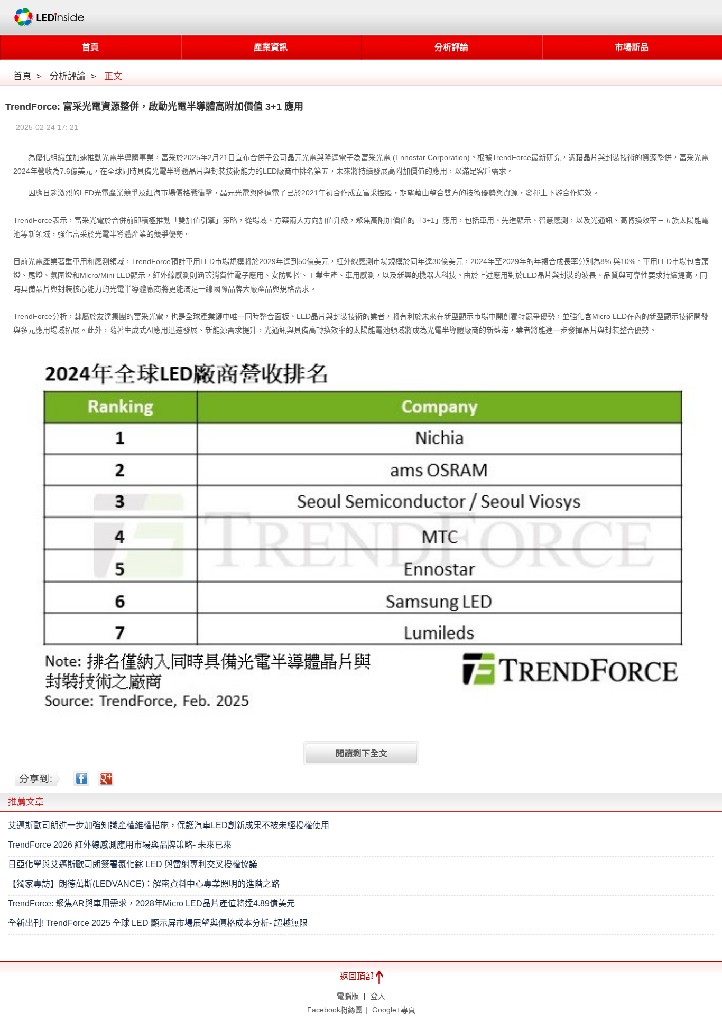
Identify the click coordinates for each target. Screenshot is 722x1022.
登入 (378, 996)
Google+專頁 (393, 1010)
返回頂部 (358, 976)
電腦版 (348, 996)
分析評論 (451, 47)
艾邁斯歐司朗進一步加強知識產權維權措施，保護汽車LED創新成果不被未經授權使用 (168, 825)
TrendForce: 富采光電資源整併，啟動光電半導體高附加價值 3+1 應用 (154, 106)
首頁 (90, 47)
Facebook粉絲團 (335, 1010)
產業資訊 (271, 47)
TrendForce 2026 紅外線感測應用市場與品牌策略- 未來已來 (120, 844)
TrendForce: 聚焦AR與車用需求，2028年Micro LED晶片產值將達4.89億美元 (151, 903)
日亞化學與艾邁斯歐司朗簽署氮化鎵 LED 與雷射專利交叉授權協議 (132, 864)
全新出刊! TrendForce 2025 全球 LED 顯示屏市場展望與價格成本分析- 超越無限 (158, 922)
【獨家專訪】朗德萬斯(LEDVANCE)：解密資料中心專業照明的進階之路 (144, 883)
